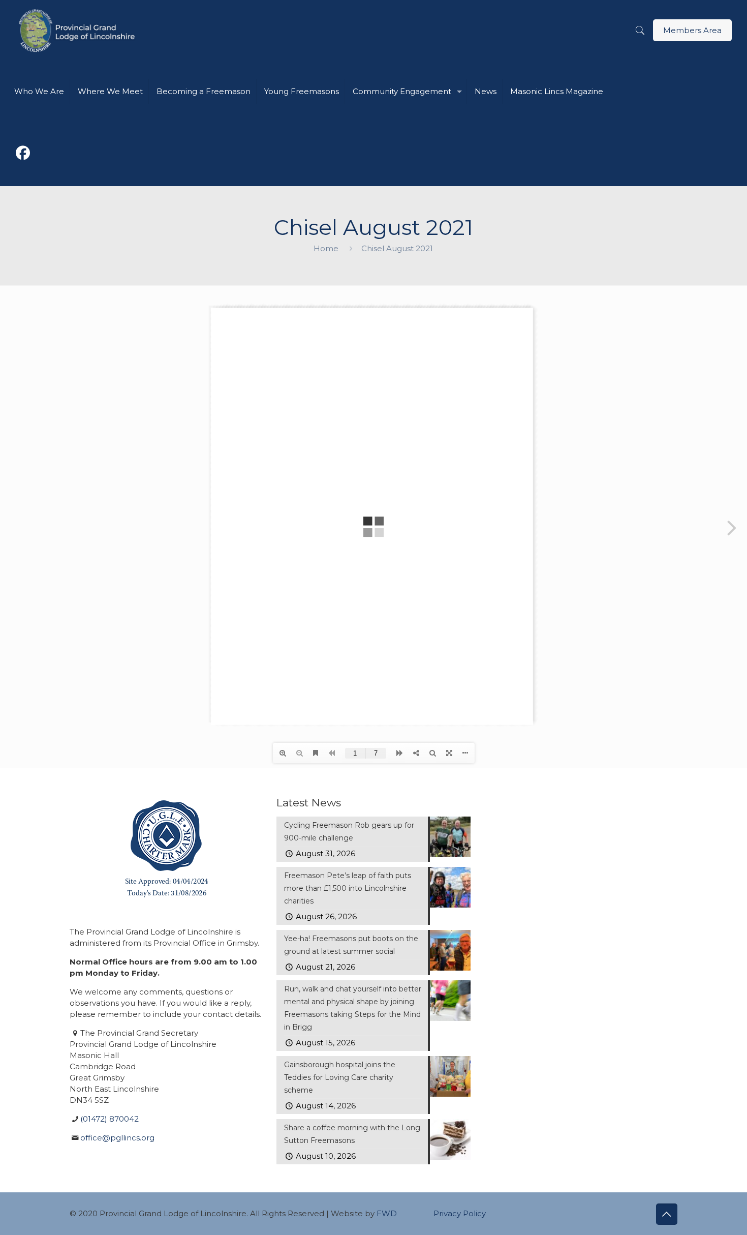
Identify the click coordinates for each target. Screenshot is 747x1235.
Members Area (692, 30)
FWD (387, 1213)
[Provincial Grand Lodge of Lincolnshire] (78, 30)
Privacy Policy (459, 1213)
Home (326, 248)
